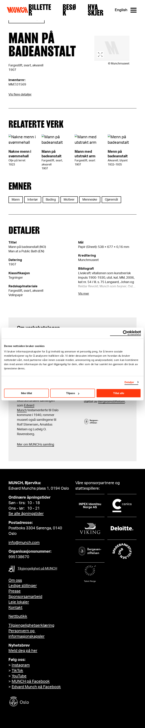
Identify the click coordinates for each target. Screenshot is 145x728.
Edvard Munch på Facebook (36, 687)
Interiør (32, 199)
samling (48, 444)
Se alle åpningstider (26, 514)
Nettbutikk (17, 616)
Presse (14, 591)
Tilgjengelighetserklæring (31, 625)
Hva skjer (95, 10)
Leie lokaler (18, 602)
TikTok (17, 671)
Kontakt (15, 608)
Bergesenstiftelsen (111, 401)
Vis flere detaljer (20, 94)
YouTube (19, 676)
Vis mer (83, 293)
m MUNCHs (33, 444)
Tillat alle (118, 393)
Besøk (69, 10)
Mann (16, 199)
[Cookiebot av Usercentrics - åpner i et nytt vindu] (125, 333)
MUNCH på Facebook (31, 681)
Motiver (69, 199)
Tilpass (70, 393)
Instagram (21, 665)
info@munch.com (24, 543)
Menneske (89, 199)
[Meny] (133, 10)
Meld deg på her (22, 651)
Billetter (39, 10)
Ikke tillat (26, 393)
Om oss (15, 580)
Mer (20, 444)
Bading (51, 199)
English (121, 10)
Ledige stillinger (22, 586)
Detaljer (129, 382)
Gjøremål (111, 199)
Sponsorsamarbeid (25, 597)
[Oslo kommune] (35, 702)
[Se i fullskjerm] (111, 48)
